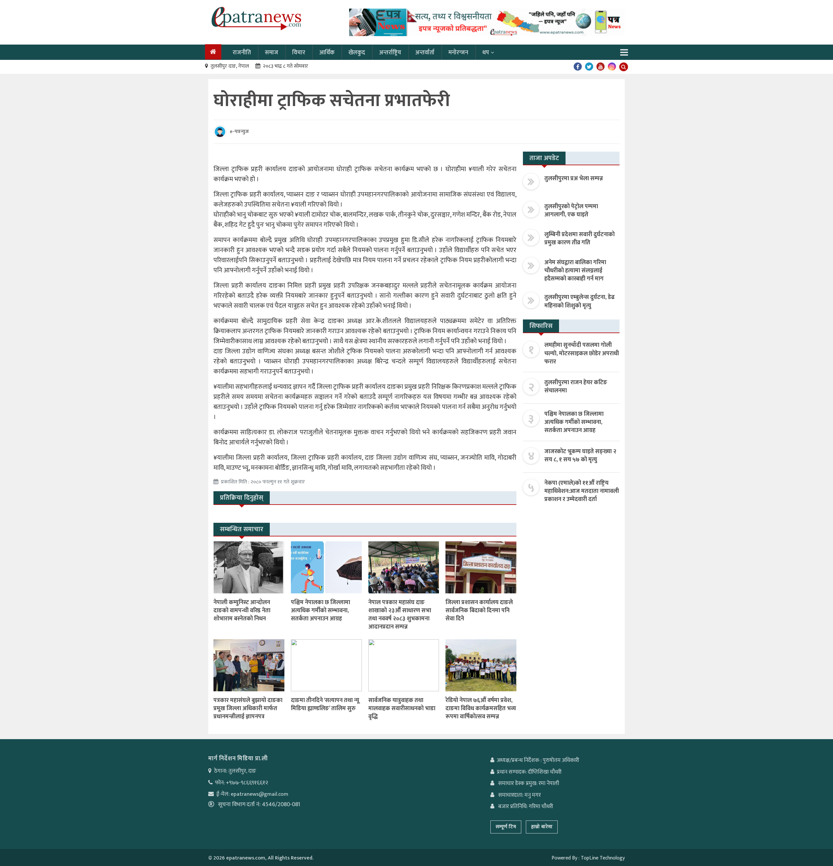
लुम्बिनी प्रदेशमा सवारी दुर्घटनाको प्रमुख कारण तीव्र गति (579, 239)
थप (485, 53)
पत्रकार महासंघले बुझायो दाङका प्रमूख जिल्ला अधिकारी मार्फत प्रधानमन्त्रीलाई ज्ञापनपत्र (247, 709)
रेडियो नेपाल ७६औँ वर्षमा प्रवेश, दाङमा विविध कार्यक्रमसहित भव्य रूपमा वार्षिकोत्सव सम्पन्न (480, 709)
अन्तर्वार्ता (424, 53)
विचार (298, 53)
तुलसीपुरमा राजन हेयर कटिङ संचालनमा (575, 387)
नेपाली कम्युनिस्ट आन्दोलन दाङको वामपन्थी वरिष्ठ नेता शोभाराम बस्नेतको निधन (241, 611)
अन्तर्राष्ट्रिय (390, 53)
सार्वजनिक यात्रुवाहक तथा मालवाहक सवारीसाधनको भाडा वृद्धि (401, 709)
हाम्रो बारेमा (542, 826)
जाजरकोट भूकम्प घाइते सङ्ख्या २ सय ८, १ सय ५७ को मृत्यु (580, 456)
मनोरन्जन (458, 53)
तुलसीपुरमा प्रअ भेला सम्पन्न (573, 178)
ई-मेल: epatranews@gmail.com (252, 794)
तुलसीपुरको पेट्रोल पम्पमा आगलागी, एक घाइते (571, 211)
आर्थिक (327, 53)
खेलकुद (356, 53)
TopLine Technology (603, 858)
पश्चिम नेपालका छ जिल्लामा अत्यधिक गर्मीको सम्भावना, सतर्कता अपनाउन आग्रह (320, 611)
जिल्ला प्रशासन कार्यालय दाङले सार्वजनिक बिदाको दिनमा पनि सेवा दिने (479, 611)
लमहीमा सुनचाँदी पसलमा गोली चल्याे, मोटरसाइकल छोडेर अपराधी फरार (581, 353)
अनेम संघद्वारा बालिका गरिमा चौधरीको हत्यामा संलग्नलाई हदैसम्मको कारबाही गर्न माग (575, 271)
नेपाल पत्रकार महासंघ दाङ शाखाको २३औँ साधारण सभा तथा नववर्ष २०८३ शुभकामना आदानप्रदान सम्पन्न (399, 615)
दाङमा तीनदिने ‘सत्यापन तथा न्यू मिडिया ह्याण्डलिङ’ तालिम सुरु (325, 704)
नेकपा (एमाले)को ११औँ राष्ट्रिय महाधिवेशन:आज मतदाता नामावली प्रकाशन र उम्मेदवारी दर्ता (581, 491)
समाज (271, 53)
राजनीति (242, 53)
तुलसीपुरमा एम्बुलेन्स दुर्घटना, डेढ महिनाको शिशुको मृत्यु (579, 301)
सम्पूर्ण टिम (506, 826)
